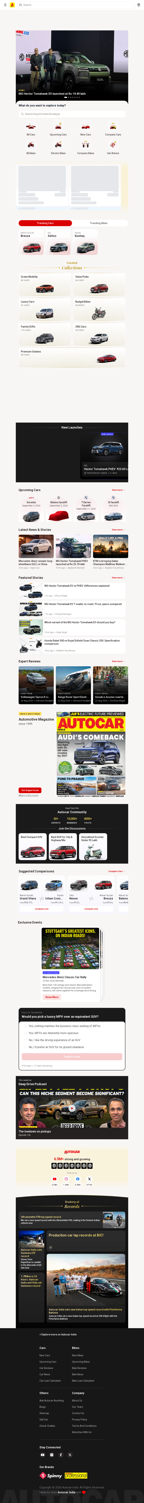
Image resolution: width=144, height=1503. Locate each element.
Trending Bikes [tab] (98, 223)
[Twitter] (70, 1455)
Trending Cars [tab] (45, 223)
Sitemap (44, 1413)
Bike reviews (79, 1368)
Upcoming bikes (81, 1361)
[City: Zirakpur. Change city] (138, 4)
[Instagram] (52, 1455)
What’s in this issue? (29, 795)
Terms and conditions (84, 1425)
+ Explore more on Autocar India (58, 1334)
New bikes (77, 1355)
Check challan (47, 1425)
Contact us (78, 1413)
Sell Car (44, 1419)
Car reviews (46, 1368)
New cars (45, 1355)
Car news (45, 1374)
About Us (77, 1400)
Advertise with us (81, 1432)
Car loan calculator (50, 1380)
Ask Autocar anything (52, 1400)
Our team (77, 1406)
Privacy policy (79, 1419)
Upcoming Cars (48, 1361)
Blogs (43, 1406)
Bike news (77, 1374)
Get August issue (30, 790)
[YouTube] (43, 1455)
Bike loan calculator (83, 1380)
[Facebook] (61, 1455)
